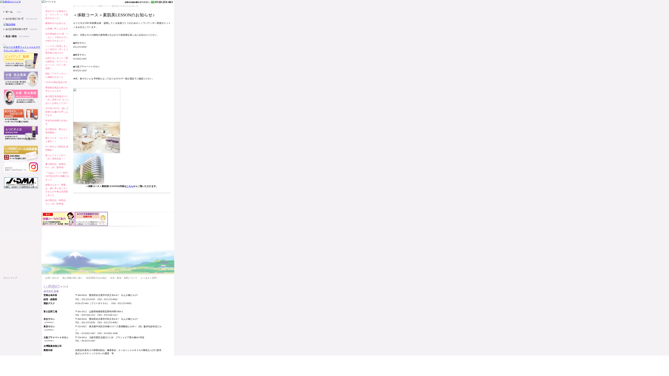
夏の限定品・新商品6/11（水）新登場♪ (55, 166)
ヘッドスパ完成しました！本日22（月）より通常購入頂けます (56, 49)
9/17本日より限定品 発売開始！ (56, 148)
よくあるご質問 (149, 278)
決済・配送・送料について (123, 278)
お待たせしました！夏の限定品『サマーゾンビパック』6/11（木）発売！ (56, 63)
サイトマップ (10, 278)
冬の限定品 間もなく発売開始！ (56, 131)
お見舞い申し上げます (56, 28)
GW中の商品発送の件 (56, 82)
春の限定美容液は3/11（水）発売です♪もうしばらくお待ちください (57, 99)
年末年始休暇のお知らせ (56, 122)
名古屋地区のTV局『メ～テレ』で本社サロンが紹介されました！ (57, 37)
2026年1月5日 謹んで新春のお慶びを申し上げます (56, 111)
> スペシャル (87, 6)
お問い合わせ (52, 278)
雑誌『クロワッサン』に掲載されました (56, 75)
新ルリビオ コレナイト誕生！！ (56, 140)
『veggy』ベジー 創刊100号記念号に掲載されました (57, 176)
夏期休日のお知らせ (55, 23)
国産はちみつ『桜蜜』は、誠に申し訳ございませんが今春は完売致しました (56, 189)
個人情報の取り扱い (72, 278)
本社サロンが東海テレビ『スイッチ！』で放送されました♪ (56, 14)
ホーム (76, 6)
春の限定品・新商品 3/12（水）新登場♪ (55, 202)
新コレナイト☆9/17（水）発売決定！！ (55, 157)
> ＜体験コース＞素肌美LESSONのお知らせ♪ (116, 6)
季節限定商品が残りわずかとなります (56, 89)
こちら (129, 186)
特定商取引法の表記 (96, 278)
